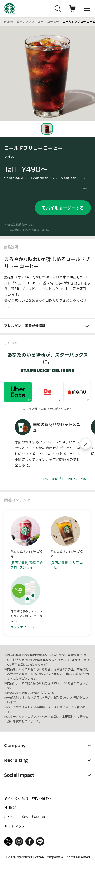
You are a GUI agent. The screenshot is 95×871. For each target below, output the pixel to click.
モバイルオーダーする (63, 208)
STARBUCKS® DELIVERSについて (66, 478)
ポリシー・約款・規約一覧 (24, 816)
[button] (85, 443)
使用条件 (11, 807)
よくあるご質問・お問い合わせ (28, 798)
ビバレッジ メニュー (30, 21)
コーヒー (53, 21)
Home (8, 21)
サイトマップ (14, 826)
